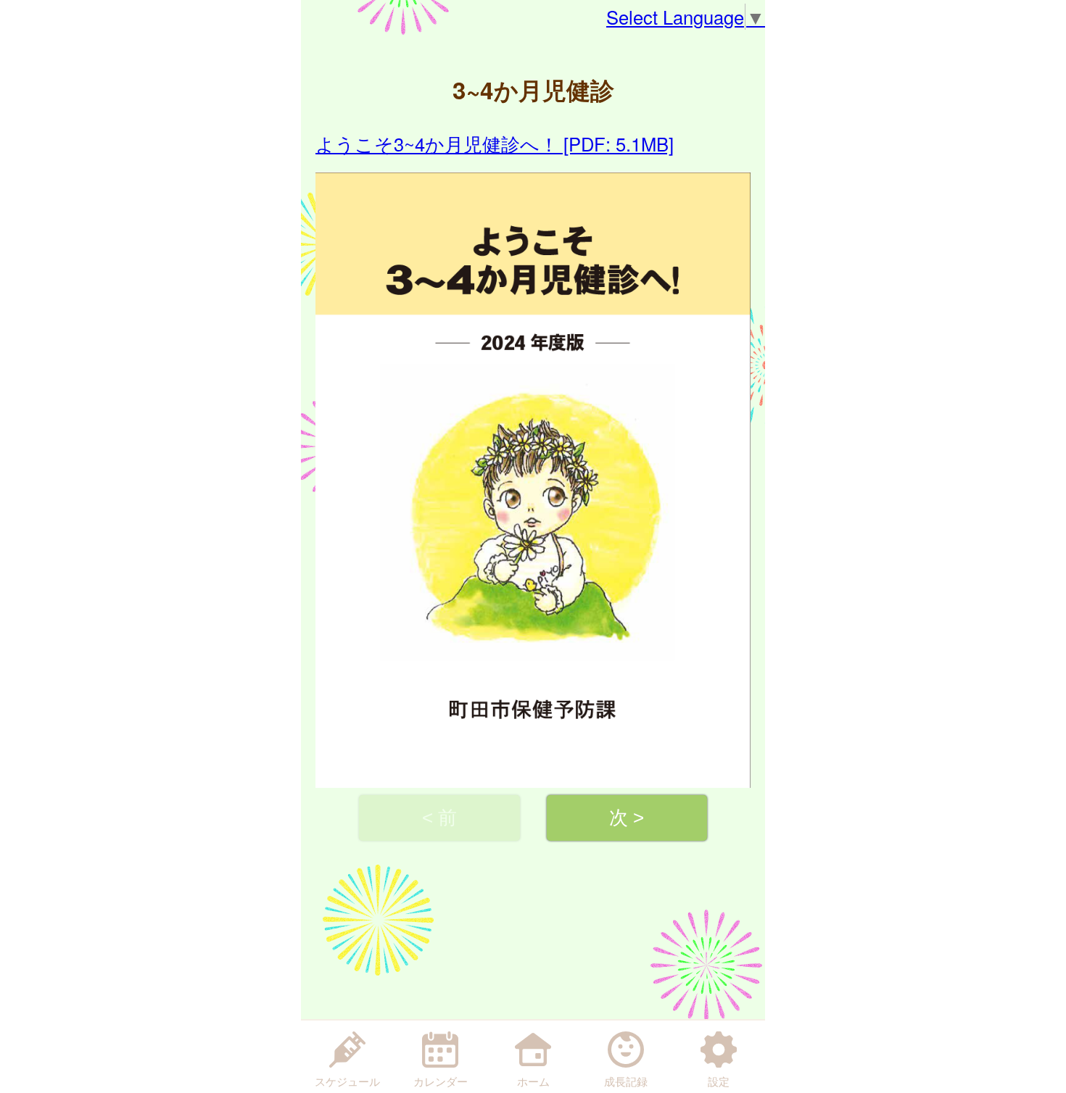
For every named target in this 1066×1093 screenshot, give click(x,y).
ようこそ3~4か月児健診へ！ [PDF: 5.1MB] (494, 143)
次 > (626, 817)
